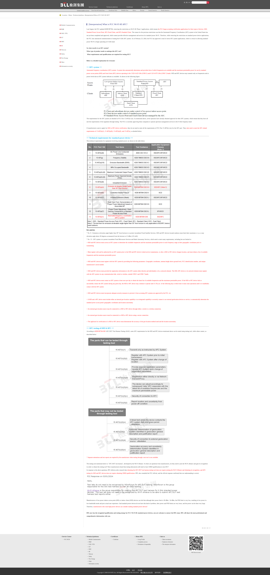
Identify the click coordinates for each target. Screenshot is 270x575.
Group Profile (141, 539)
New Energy (64, 58)
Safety (63, 54)
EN (189, 2)
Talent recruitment (166, 539)
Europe (142, 10)
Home (70, 15)
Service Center (93, 7)
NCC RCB (67, 539)
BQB (62, 29)
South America (152, 10)
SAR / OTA (64, 33)
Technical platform (112, 7)
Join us (159, 7)
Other (62, 62)
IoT (62, 37)
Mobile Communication (68, 25)
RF (62, 45)
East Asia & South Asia (98, 10)
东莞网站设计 (167, 572)
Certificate (130, 7)
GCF (133, 570)
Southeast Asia (113, 10)
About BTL (145, 7)
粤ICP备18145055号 (146, 572)
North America (165, 10)
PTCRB (140, 570)
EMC (62, 41)
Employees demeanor (167, 542)
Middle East (124, 10)
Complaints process (143, 542)
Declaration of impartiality (144, 544)
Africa (134, 10)
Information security (67, 66)
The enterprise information (169, 544)
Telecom (63, 50)
